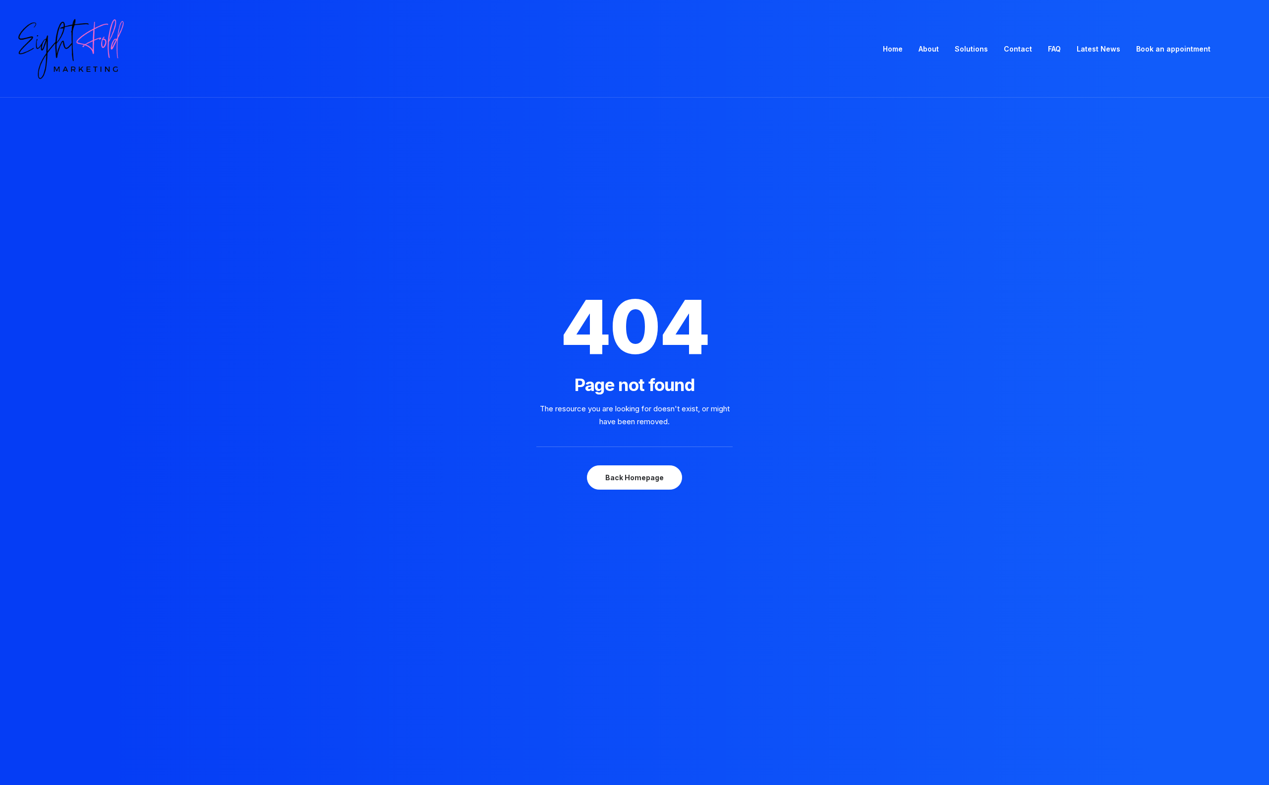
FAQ (1054, 49)
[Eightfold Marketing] (70, 49)
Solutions (971, 49)
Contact (1018, 49)
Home (893, 49)
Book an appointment (1173, 49)
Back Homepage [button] (634, 477)
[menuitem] (893, 49)
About (929, 49)
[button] (1234, 49)
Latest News (1098, 49)
